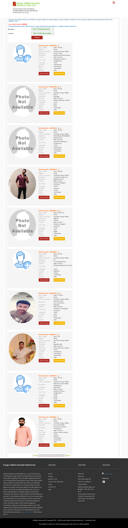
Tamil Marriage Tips (84, 479)
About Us (81, 476)
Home (50, 474)
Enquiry (50, 476)
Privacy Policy (82, 484)
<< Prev (35, 455)
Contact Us (52, 487)
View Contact (44, 73)
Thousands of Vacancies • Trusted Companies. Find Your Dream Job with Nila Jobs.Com (86, 497)
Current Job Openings (55, 482)
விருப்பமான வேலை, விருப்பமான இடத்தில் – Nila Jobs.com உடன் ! (86, 489)
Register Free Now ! (27, 512)
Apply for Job (52, 479)
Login (50, 484)
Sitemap (81, 474)
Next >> (68, 455)
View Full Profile (59, 73)
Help (49, 489)
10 (63, 455)
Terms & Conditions (84, 482)
